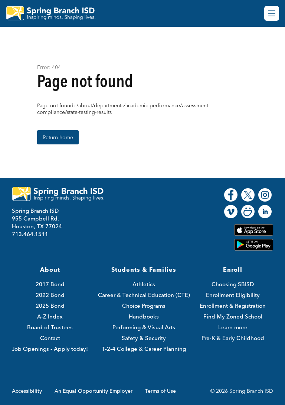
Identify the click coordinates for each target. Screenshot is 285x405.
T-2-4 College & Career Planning (144, 348)
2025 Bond (50, 305)
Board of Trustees (50, 327)
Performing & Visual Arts (143, 327)
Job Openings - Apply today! (50, 348)
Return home (58, 137)
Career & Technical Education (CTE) (144, 294)
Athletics (143, 284)
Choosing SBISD (233, 284)
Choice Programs (144, 305)
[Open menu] (271, 13)
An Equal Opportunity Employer (93, 391)
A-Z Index (50, 316)
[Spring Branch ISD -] (55, 13)
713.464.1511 (30, 234)
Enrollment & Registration (233, 305)
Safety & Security (144, 338)
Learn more (233, 327)
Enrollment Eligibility (233, 294)
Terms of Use (160, 391)
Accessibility (27, 391)
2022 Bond (50, 294)
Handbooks (144, 316)
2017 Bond (50, 284)
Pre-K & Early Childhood (233, 338)
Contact (50, 338)
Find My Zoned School (232, 316)
